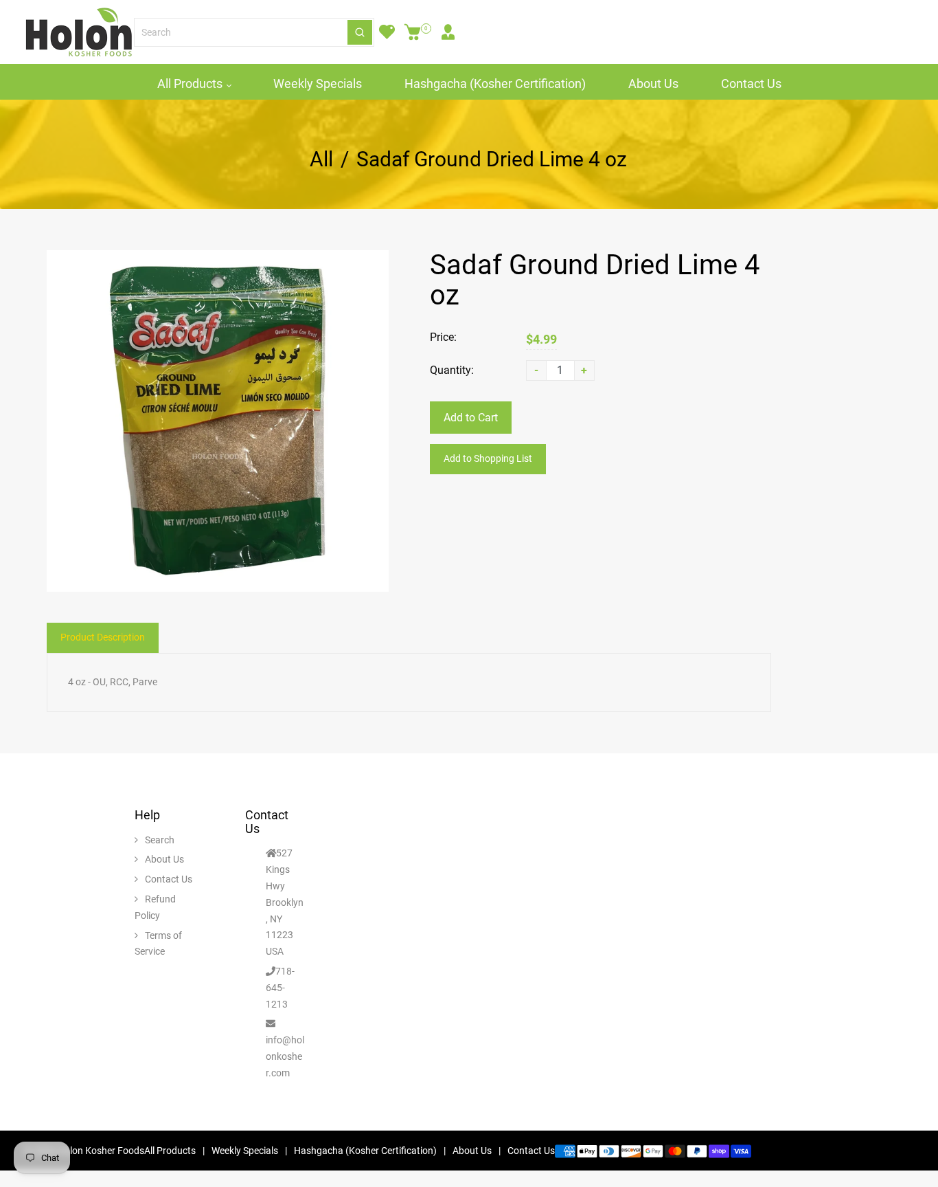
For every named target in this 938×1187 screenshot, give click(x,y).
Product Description (102, 637)
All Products (191, 83)
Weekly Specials (317, 83)
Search (159, 839)
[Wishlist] (387, 32)
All (321, 159)
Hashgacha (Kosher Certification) (495, 83)
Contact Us (751, 83)
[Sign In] (448, 32)
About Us (653, 83)
